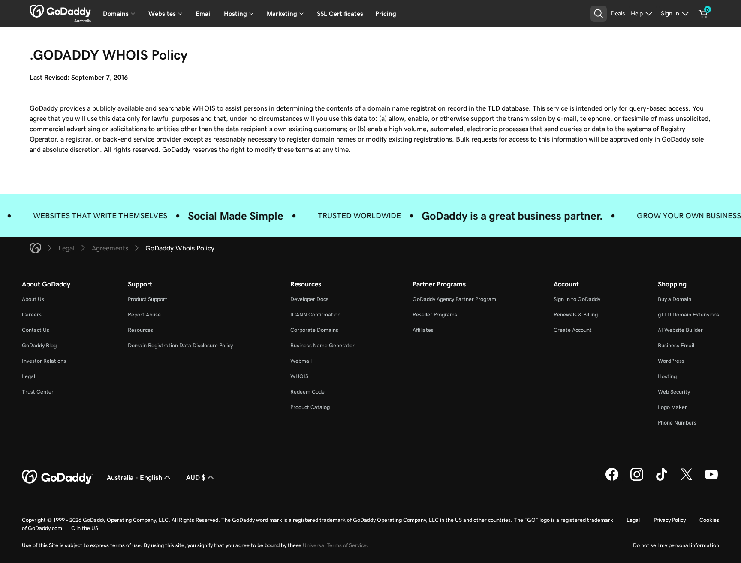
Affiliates (423, 330)
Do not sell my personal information (676, 545)
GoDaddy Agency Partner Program (454, 299)
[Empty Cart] (703, 14)
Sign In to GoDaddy (577, 299)
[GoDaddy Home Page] (57, 477)
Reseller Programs (435, 314)
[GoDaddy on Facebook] (612, 479)
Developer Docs (309, 299)
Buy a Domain (674, 299)
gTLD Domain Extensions (688, 314)
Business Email (676, 345)
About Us (33, 299)
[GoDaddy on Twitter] (686, 479)
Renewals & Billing (576, 314)
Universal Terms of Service (335, 545)
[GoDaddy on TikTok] (661, 479)
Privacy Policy (670, 520)
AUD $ (195, 477)
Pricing (385, 13)
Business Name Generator (322, 345)
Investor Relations (44, 361)
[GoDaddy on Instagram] (637, 479)
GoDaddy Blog (39, 345)
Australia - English (134, 477)
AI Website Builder (680, 330)
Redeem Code (307, 391)
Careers (32, 314)
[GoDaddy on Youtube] (711, 479)
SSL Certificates (340, 13)
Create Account (573, 330)
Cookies (709, 520)
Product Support (147, 299)
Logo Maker (672, 407)
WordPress (671, 361)
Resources (140, 330)
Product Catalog (310, 407)
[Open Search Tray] (598, 14)
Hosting (667, 376)
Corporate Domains (314, 330)
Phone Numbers (677, 422)
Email (204, 13)
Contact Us (35, 330)
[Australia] (60, 11)
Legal (28, 376)
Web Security (674, 391)
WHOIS (299, 376)
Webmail (301, 361)
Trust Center (38, 391)
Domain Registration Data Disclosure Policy (180, 345)
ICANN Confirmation (315, 314)
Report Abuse (144, 314)
